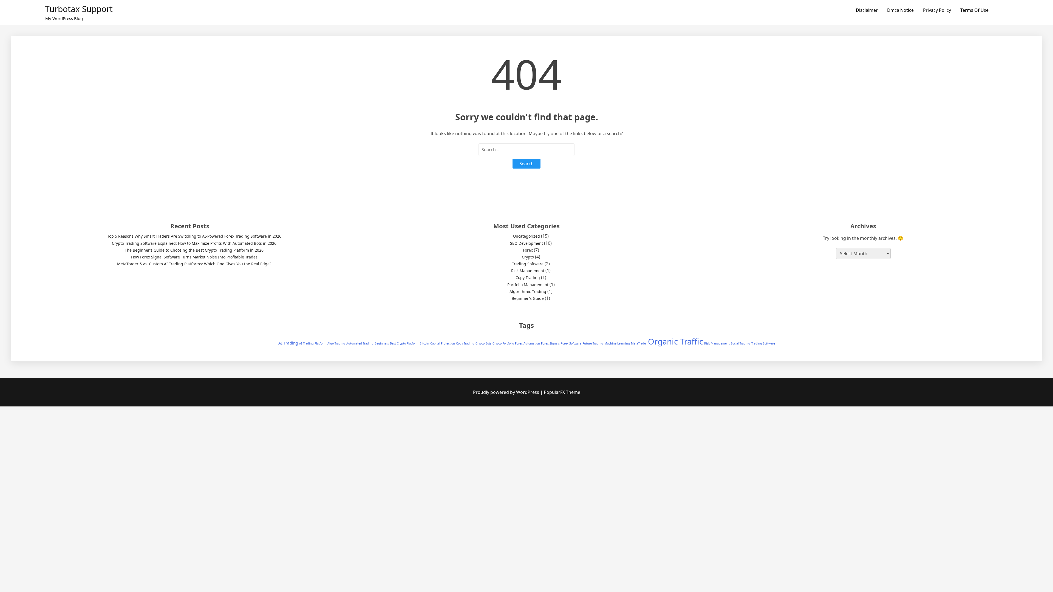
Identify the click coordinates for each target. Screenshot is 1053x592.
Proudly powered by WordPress (506, 392)
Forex (528, 250)
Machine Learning (617, 343)
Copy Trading (528, 277)
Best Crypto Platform (404, 343)
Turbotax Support (79, 9)
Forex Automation (527, 343)
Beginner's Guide (528, 298)
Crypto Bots (483, 343)
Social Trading (740, 343)
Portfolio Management (527, 284)
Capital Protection (442, 343)
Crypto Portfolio (503, 343)
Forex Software (571, 343)
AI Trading (288, 343)
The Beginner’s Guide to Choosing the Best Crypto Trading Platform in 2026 (194, 250)
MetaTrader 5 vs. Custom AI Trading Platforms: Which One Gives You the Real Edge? (194, 263)
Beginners (382, 343)
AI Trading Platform (312, 343)
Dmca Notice (900, 10)
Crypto (528, 257)
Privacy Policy (937, 10)
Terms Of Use (974, 10)
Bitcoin (424, 343)
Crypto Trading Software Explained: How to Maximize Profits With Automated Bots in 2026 (194, 243)
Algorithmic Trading (527, 291)
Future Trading (592, 343)
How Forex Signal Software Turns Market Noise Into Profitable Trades (194, 257)
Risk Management (527, 270)
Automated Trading (359, 343)
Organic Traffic (675, 341)
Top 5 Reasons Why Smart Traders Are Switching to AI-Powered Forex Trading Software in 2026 (194, 236)
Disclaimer (867, 10)
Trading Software (528, 263)
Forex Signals (550, 343)
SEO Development (526, 243)
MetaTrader (639, 343)
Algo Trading (336, 343)
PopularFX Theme (562, 392)
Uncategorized (526, 236)
